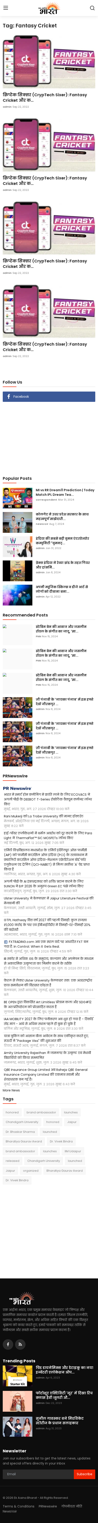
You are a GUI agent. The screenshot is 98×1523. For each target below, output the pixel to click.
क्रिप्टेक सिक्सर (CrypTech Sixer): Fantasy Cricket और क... (45, 97)
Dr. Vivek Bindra (61, 1141)
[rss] (20, 1344)
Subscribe (84, 1474)
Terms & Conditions (18, 1506)
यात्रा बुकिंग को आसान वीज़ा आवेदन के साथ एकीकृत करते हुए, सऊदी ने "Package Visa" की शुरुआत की (46, 1038)
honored (12, 1112)
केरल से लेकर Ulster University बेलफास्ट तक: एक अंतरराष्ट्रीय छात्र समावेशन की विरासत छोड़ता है (48, 982)
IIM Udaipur (73, 1151)
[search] (92, 8)
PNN (38, 636)
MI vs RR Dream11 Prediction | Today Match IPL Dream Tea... (65, 492)
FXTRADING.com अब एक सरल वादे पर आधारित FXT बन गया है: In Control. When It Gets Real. (46, 944)
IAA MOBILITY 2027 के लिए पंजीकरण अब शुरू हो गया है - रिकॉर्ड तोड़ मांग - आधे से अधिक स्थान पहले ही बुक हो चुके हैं (48, 1021)
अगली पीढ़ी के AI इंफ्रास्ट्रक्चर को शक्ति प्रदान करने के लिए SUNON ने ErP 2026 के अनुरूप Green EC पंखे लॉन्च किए (43, 883)
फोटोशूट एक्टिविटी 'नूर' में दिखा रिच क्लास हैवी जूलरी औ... (64, 1395)
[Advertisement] (49, 436)
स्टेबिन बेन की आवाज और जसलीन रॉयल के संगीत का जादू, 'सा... (61, 629)
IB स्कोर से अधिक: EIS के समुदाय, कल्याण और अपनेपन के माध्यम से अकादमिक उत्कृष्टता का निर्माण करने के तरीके (48, 961)
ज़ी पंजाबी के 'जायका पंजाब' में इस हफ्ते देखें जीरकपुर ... (64, 701)
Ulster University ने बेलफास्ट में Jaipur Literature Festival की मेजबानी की (48, 900)
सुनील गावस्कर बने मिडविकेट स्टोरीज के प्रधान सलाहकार (60, 1420)
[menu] (5, 8)
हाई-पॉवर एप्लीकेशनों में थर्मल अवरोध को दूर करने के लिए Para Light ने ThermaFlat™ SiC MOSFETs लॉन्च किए (48, 835)
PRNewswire (48, 1506)
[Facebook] (8, 1344)
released (12, 1161)
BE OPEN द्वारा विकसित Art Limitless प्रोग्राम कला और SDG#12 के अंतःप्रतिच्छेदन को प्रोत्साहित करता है (47, 1004)
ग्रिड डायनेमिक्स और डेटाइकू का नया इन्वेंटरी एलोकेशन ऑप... (64, 1370)
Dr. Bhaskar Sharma (20, 1132)
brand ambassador (41, 1112)
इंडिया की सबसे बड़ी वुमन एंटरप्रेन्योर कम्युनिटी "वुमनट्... (62, 540)
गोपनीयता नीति (71, 1506)
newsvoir (42, 524)
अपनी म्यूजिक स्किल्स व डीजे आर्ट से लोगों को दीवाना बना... (62, 589)
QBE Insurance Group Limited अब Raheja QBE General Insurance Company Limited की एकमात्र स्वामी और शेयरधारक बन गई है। (46, 1074)
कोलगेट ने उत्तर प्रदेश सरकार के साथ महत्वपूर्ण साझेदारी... (62, 516)
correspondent (46, 499)
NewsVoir (10, 1511)
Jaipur (72, 1122)
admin (7, 107)
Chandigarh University (22, 1122)
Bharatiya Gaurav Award (24, 1141)
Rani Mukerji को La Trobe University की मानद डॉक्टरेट (43, 816)
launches (71, 1112)
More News (11, 1090)
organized (31, 1170)
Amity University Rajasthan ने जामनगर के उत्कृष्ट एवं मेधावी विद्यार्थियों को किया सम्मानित (47, 1055)
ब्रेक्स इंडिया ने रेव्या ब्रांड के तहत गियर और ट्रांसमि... (63, 565)
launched (50, 1132)
